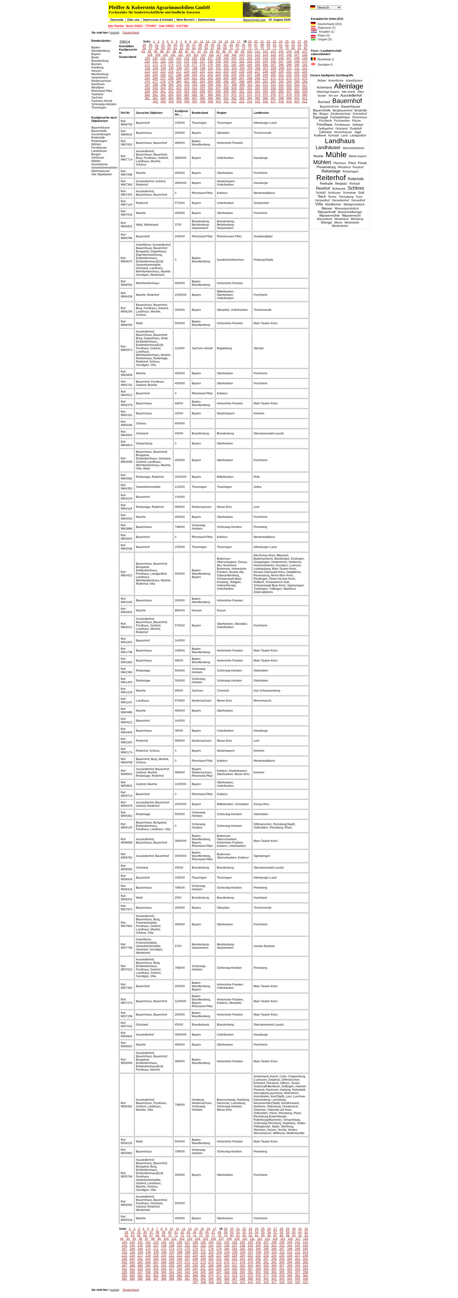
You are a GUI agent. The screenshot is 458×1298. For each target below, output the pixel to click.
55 (305, 45)
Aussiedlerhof (351, 95)
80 (293, 48)
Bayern (96, 54)
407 (195, 101)
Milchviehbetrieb (353, 148)
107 (305, 51)
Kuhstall (333, 135)
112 (180, 55)
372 (242, 95)
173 (163, 65)
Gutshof (356, 128)
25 (287, 41)
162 (242, 61)
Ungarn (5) (324, 39)
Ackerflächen (354, 80)
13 (214, 41)
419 (289, 101)
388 (202, 98)
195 (171, 68)
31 (156, 45)
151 (155, 61)
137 (210, 58)
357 (289, 91)
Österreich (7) (325, 28)
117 (219, 55)
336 (289, 88)
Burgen (96, 154)
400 (297, 98)
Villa (319, 204)
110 (165, 55)
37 (194, 45)
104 (281, 51)
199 (202, 68)
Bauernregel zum (254, 19)
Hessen (96, 71)
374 (257, 95)
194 (163, 68)
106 (297, 51)
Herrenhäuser (343, 132)
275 (305, 78)
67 (212, 48)
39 (206, 45)
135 (194, 58)
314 (281, 85)
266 (234, 78)
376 (273, 95)
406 (187, 101)
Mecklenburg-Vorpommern (100, 76)
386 (186, 98)
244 (226, 75)
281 (186, 81)
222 (218, 71)
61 (175, 48)
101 (257, 51)
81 (299, 48)
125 (281, 55)
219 (194, 71)
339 (147, 91)
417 (273, 101)
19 (249, 41)
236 (163, 75)
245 (234, 75)
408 (202, 101)
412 (234, 101)
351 (242, 91)
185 (257, 65)
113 (188, 55)
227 (257, 71)
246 (242, 75)
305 (210, 85)
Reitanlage (331, 171)
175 (179, 65)
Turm (359, 196)
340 (155, 91)
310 (250, 85)
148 (297, 58)
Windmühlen (340, 226)
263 (210, 78)
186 (265, 65)
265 (226, 78)
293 (281, 81)
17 (238, 41)
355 (273, 91)
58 (156, 48)
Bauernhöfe (322, 110)
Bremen (96, 64)
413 (242, 101)
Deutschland (131, 32)
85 (155, 51)
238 (179, 75)
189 (289, 65)
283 (202, 81)
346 (202, 91)
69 (225, 48)
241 (202, 75)
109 (158, 55)
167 (281, 61)
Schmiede (349, 192)
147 (289, 58)
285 (218, 81)
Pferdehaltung (326, 167)
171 (147, 65)
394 (249, 98)
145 (273, 58)
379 (297, 95)
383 (163, 98)
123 (265, 55)
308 (234, 85)
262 (202, 78)
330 (242, 88)
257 (163, 78)
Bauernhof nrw (329, 106)
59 (163, 48)
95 (217, 51)
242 (210, 75)
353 (257, 91)
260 (186, 78)
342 (171, 91)
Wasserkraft (327, 212)
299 (163, 85)
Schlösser (334, 192)
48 (262, 45)
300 (171, 85)
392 (234, 98)
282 (194, 81)
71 (237, 48)
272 (281, 78)
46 (249, 45)
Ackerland (324, 87)
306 (218, 85)
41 (218, 45)
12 (207, 41)
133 (179, 58)
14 (220, 41)
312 (265, 85)
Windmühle (351, 222)
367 (202, 95)
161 (234, 61)
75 (262, 48)
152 (163, 61)
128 (305, 55)
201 (218, 68)
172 (155, 65)
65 (200, 48)
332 (257, 88)
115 (203, 55)
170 (305, 61)
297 (147, 85)
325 (202, 88)
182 (234, 65)
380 (305, 95)
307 (226, 85)
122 (257, 55)
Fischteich (325, 120)
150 (147, 61)
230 (281, 71)
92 (199, 51)
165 (265, 61)
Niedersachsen (101, 81)
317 (305, 85)
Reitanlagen (351, 171)
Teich (322, 196)
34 (175, 45)
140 (234, 58)
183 (242, 65)
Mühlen (322, 162)
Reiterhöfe (356, 179)
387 (194, 98)
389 (210, 98)
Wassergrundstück (347, 208)
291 (265, 81)
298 (155, 85)
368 (210, 95)
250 (273, 75)
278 (163, 81)
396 (265, 98)
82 (305, 48)
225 (242, 71)
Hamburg (97, 67)
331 (249, 88)
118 (226, 55)
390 (218, 98)
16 (232, 41)
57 (150, 48)
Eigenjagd (320, 117)
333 (265, 88)
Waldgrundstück (354, 204)
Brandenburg (100, 61)
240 (194, 75)
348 (218, 91)
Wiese (338, 222)
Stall (361, 192)
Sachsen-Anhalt (101, 101)
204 (242, 68)
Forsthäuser (342, 124)
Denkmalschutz (341, 113)
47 (256, 45)
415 (257, 101)
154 (179, 61)
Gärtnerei (325, 132)
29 (144, 45)
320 (163, 88)
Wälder (96, 161)
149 (305, 58)
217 (179, 71)
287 (234, 81)
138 (218, 58)
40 (212, 45)
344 (186, 91)
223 (226, 71)
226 (249, 71)
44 (237, 45)
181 (226, 65)
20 (256, 41)
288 (242, 81)
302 (187, 85)
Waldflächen (333, 204)
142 (249, 58)
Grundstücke (99, 164)
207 (265, 68)
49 (268, 45)
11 (201, 41)
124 (273, 55)
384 (171, 98)
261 (194, 78)
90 (186, 51)
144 (265, 58)
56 (144, 48)
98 (236, 51)
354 (265, 91)
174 (171, 65)
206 (258, 68)
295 (297, 81)
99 (242, 51)
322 (179, 88)
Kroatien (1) (325, 31)
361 (155, 95)
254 (305, 75)
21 (262, 41)
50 (274, 45)
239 (186, 75)
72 (243, 48)
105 (289, 51)
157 (202, 61)
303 (195, 85)
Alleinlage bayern (328, 92)
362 (163, 95)
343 (179, 91)
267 (242, 78)
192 (147, 68)
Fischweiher (342, 120)
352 (249, 91)
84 (149, 51)
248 (257, 75)
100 (249, 51)
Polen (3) (323, 35)
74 (256, 48)
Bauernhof (347, 100)
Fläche (356, 120)
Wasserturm (324, 219)
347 (210, 91)
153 (171, 61)
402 (155, 101)
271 (273, 78)
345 (194, 91)
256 (155, 78)
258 (171, 78)
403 (163, 101)
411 (226, 101)
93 (205, 51)
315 (289, 85)
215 (163, 71)
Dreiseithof (360, 113)
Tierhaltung (346, 196)
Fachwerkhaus (340, 117)
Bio (315, 113)
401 (305, 98)
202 (226, 68)
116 (211, 55)
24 (280, 41)
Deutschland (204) (329, 24)
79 (287, 48)
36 (187, 45)
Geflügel (357, 124)
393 (242, 98)
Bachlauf (324, 102)
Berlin (95, 57)
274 (297, 78)
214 (155, 71)
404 (171, 101)
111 (173, 55)
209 (281, 68)
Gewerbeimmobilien (104, 167)
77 (274, 48)
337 (297, 88)
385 (179, 98)
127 (297, 55)
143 (257, 58)
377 (281, 95)
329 (234, 88)
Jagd (357, 132)
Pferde (362, 163)
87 (168, 51)
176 (186, 65)
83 (143, 51)
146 (281, 58)
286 (226, 81)
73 (249, 48)
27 (299, 41)
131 (163, 58)
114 (196, 55)
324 (194, 88)
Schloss (356, 188)
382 (155, 98)
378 (289, 95)
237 (171, 75)
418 (281, 101)
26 (293, 41)
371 (234, 95)
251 (281, 75)
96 (224, 51)
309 (242, 85)
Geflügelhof (325, 128)
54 (299, 45)
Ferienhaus (359, 117)
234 (147, 75)
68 (218, 48)
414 (249, 101)
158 (210, 61)
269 (257, 78)
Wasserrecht (351, 215)
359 (305, 91)
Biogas (323, 113)
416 (265, 101)
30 (150, 45)
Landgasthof (358, 135)
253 (297, 75)
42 (225, 45)
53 (293, 45)
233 (305, 71)
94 (211, 51)
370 (226, 95)
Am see (333, 95)
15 (226, 41)
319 (155, 88)
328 (226, 88)
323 (186, 88)
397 (273, 98)
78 (280, 48)
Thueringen (98, 107)
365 (186, 95)
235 (155, 75)
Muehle (318, 156)
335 (281, 88)
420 (297, 101)
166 (273, 61)
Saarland (97, 94)
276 (147, 81)
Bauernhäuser (350, 106)
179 (210, 65)
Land (344, 135)
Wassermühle (329, 215)
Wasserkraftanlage (350, 212)
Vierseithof (358, 200)
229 (273, 71)
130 (155, 58)
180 (218, 65)
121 (249, 55)
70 (231, 48)
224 (234, 71)
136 (202, 58)
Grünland (341, 128)
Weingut (326, 222)
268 (249, 78)
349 (226, 91)
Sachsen (97, 97)
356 (281, 91)
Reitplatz (341, 183)
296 (305, 81)
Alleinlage (348, 86)
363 (171, 95)
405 (179, 101)
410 (218, 101)
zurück (114, 32)
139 (226, 58)
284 (210, 81)
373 (249, 95)
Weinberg (357, 219)
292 (273, 81)
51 (280, 45)
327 (218, 88)
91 (193, 51)
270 (265, 78)
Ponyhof (358, 167)
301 (179, 85)
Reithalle (326, 183)
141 (242, 58)
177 (194, 65)
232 (297, 71)
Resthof (323, 188)
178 (202, 65)
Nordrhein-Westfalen (98, 86)
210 (289, 68)
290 (257, 81)
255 (147, 78)
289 (249, 81)
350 (234, 91)
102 (265, 51)
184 (249, 65)
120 (242, 55)
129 (147, 58)
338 (305, 88)
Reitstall (354, 183)
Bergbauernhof (342, 110)
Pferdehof (344, 167)
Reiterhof (331, 178)
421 (305, 101)
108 (150, 55)
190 (297, 65)
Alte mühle (348, 92)
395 (257, 98)
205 (250, 68)
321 (171, 88)
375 (265, 95)
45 (243, 45)
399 (289, 98)
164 (257, 61)
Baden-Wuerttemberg (100, 49)
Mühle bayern (358, 156)
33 (169, 45)
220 (202, 71)
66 (206, 48)
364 (179, 95)
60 (169, 48)
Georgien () (324, 64)
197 (187, 68)
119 (234, 55)
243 (218, 75)
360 (147, 95)
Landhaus (340, 141)
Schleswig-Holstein (103, 104)
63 (187, 48)
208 (273, 68)
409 (210, 101)
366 (194, 95)
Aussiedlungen (101, 134)
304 (202, 85)
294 (289, 81)
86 (162, 51)
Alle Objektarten (101, 174)
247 (249, 75)
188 (281, 65)
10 (195, 41)
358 (297, 91)
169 (297, 61)
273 (289, 78)
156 (194, 61)
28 (305, 41)
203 (234, 68)
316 (297, 85)
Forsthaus (325, 124)
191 (305, 65)
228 (265, 71)
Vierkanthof (322, 200)
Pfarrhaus (339, 163)
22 (268, 41)
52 (287, 45)
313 (273, 85)
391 (226, 98)
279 (171, 81)
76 (268, 48)
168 (289, 61)
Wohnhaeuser (100, 171)
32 (163, 45)
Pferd (352, 163)
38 (200, 45)
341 (163, 91)
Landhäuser (328, 147)
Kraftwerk (320, 135)
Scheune (338, 188)
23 (274, 41)
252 (289, 75)
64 (194, 48)
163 (249, 61)
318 (147, 88)
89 (180, 51)
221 (210, 71)
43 (231, 45)
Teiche (332, 196)
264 (218, 78)
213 (147, 71)
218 (186, 71)
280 (179, 81)
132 (171, 58)
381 (147, 98)
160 (226, 61)
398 (281, 98)
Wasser (327, 208)
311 (258, 85)
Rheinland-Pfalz (101, 91)
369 (218, 95)
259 (179, 78)
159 (218, 61)
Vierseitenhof (340, 200)
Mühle (336, 154)
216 (171, 71)
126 (289, 55)
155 (186, 61)
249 (265, 75)
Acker (321, 80)
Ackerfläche (336, 80)
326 (210, 88)
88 (174, 51)
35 (181, 45)
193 (155, 68)
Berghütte (360, 110)
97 (230, 51)
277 (155, 81)
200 (210, 68)
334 (273, 88)
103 (273, 51)
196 (179, 68)
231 (289, 71)
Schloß (321, 192)
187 (273, 65)
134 (186, 58)
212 (305, 68)
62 (181, 48)
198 (195, 68)
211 (297, 68)
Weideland (341, 219)
